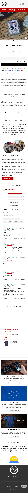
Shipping (9, 52)
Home (13, 43)
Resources (13, 483)
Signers (6, 339)
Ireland (17, 219)
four (5, 221)
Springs (6, 219)
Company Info (13, 479)
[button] (22, 238)
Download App (13, 382)
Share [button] (6, 238)
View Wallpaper (14, 410)
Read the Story (14, 436)
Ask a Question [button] (14, 205)
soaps (15, 221)
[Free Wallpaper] (14, 393)
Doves (11, 219)
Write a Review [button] (14, 202)
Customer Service (14, 476)
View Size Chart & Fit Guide (15, 73)
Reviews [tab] (5, 209)
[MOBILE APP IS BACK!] (14, 367)
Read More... (8, 178)
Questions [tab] (14, 209)
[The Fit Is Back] (14, 421)
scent (10, 221)
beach (20, 221)
